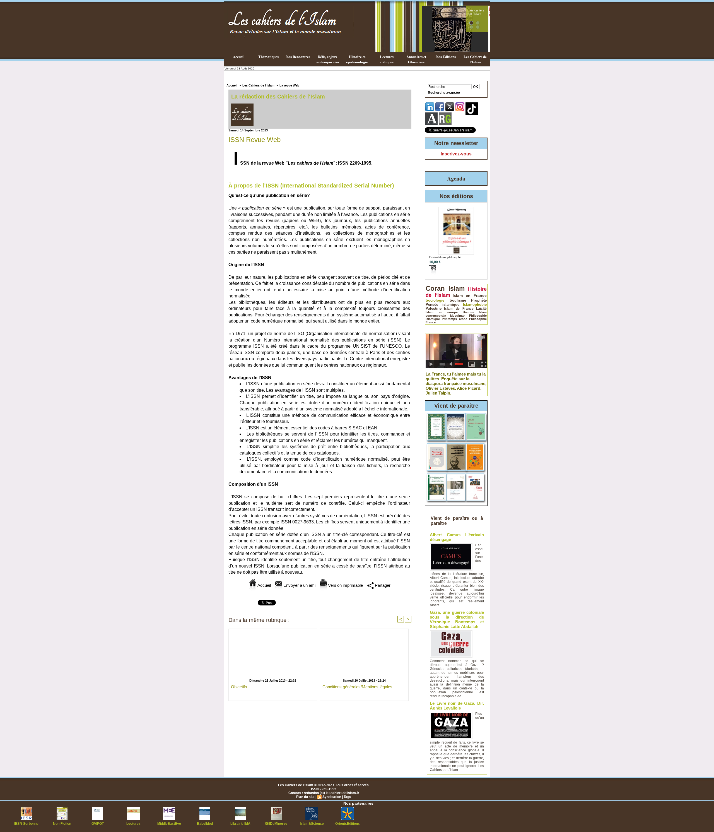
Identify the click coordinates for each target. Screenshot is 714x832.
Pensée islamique (442, 304)
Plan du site (305, 797)
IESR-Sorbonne (26, 824)
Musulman (457, 315)
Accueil (239, 56)
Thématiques (268, 56)
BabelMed (205, 824)
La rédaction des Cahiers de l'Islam (278, 96)
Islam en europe (442, 312)
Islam (456, 288)
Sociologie (435, 300)
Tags (347, 797)
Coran (435, 288)
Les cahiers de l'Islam (476, 12)
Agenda (456, 178)
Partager (382, 585)
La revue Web (289, 85)
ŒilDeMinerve (276, 824)
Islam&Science (312, 824)
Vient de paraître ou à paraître (457, 521)
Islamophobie (475, 304)
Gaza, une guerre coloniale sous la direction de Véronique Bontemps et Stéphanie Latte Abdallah (457, 619)
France (431, 322)
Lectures (133, 824)
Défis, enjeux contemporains (327, 59)
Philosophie (478, 319)
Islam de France (459, 309)
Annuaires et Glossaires (416, 59)
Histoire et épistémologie (357, 59)
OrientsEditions (347, 824)
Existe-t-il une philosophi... (446, 257)
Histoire (468, 312)
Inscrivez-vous (456, 154)
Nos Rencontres (298, 56)
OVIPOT (97, 824)
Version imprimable (345, 585)
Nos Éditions (446, 56)
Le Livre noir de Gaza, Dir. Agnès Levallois (457, 705)
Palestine (434, 309)
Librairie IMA (240, 824)
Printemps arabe (454, 319)
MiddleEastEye (169, 824)
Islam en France (470, 295)
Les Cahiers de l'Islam (475, 59)
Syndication (331, 797)
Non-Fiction (62, 824)
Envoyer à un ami (298, 585)
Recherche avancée (444, 93)
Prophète (479, 300)
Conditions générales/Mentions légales (357, 686)
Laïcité (481, 308)
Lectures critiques (387, 59)
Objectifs (239, 686)
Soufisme (458, 300)
